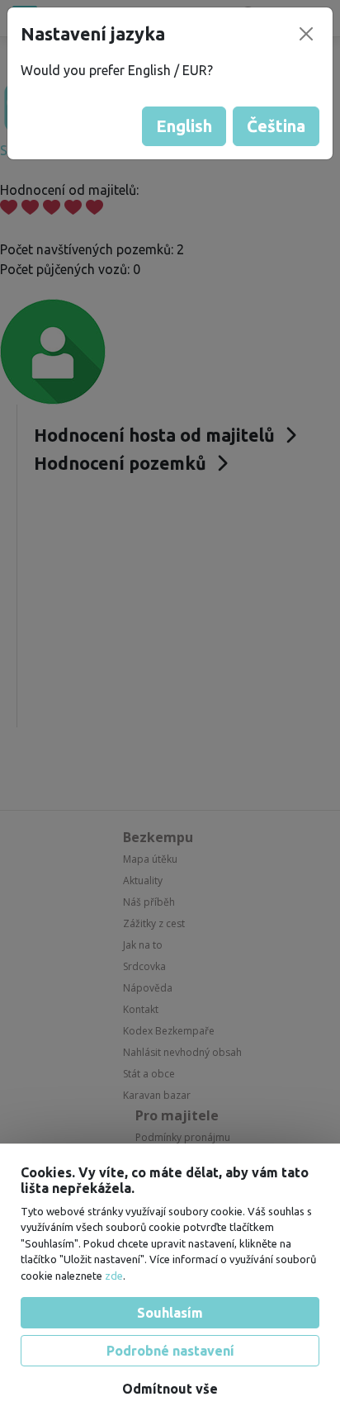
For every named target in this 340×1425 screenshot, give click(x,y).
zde (114, 1275)
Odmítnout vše (170, 1388)
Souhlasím (170, 1312)
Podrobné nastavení (170, 1350)
